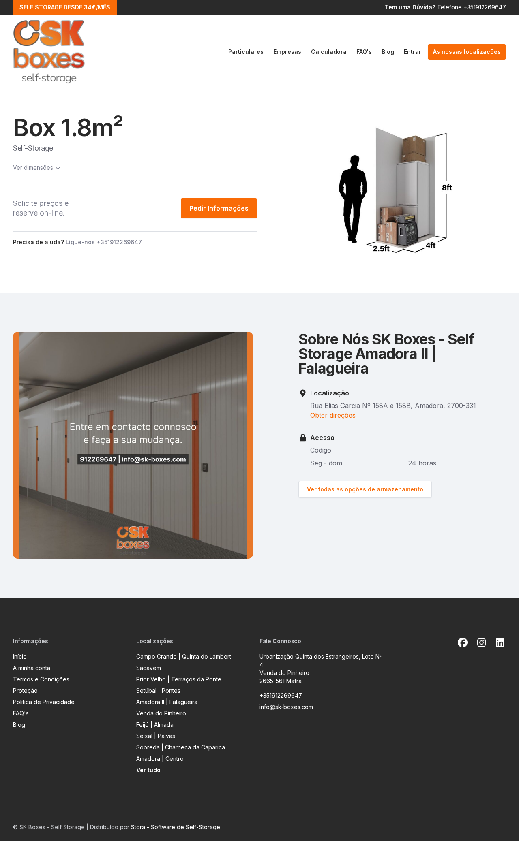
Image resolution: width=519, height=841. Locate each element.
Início (20, 656)
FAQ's (364, 51)
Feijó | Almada (155, 724)
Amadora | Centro (160, 758)
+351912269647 (281, 695)
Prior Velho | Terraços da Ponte (178, 679)
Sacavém (148, 667)
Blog (388, 51)
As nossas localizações (467, 51)
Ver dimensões (33, 167)
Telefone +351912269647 (471, 7)
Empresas (287, 51)
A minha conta (31, 667)
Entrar (412, 51)
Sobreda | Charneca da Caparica (180, 747)
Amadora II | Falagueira (166, 701)
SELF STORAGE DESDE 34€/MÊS (64, 7)
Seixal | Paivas (155, 735)
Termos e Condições (41, 679)
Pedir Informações (219, 208)
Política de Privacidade (44, 701)
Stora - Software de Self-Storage (175, 827)
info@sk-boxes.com (286, 706)
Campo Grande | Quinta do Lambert (183, 656)
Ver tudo (148, 769)
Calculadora (329, 51)
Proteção (25, 690)
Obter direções (333, 415)
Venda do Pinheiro (161, 713)
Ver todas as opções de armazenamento (365, 489)
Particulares (246, 51)
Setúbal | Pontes (158, 690)
